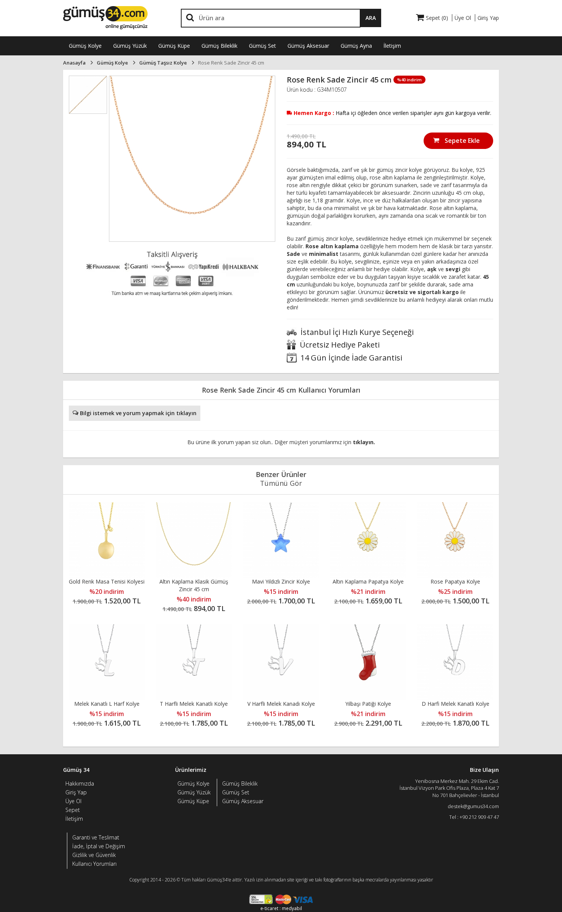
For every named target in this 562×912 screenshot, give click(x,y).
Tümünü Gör (281, 483)
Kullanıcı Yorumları (94, 863)
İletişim (392, 45)
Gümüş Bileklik (219, 45)
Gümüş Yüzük (130, 45)
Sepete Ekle (461, 140)
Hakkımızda (79, 783)
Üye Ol (73, 801)
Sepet (72, 809)
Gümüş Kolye (85, 45)
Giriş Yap (76, 792)
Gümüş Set (262, 45)
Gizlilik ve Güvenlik (94, 855)
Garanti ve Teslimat (95, 837)
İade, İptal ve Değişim (98, 846)
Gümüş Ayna (356, 45)
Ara (370, 17)
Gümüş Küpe (174, 45)
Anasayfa (74, 62)
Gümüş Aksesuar (308, 45)
